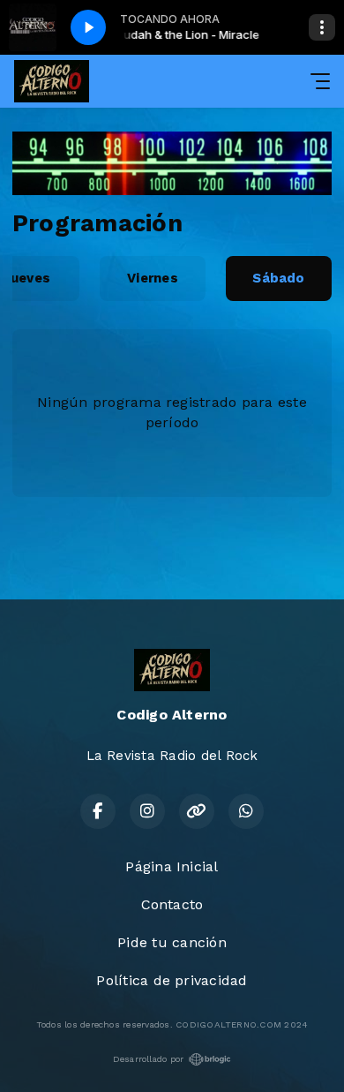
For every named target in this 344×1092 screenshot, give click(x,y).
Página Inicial (171, 866)
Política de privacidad (171, 980)
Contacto (172, 904)
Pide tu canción (172, 942)
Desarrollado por (148, 1059)
